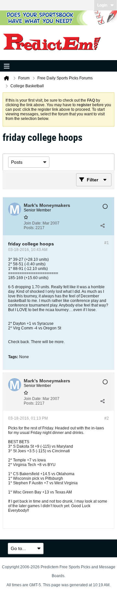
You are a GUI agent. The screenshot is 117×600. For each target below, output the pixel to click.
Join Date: (33, 223)
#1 (106, 243)
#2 (106, 418)
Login (102, 5)
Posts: (29, 227)
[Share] (102, 225)
